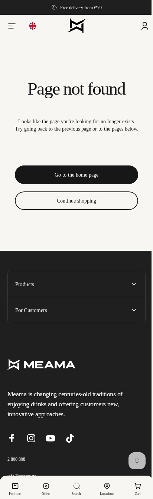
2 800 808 (16, 459)
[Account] (139, 26)
